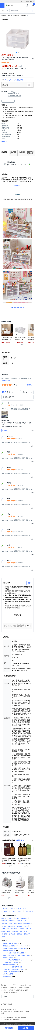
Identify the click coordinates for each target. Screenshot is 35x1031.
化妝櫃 (3, 928)
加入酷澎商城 (4, 992)
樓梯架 (3, 931)
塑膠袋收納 (4, 923)
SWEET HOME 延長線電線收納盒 (11, 971)
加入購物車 (9, 1028)
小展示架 (3, 918)
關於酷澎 (3, 984)
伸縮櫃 (8, 931)
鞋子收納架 (4, 911)
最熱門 (3, 392)
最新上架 (10, 392)
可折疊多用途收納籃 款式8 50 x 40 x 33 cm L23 (15, 946)
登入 (22, 1)
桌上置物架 (4, 934)
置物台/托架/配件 (28, 911)
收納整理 (16, 15)
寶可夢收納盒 (24, 918)
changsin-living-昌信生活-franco (22, 923)
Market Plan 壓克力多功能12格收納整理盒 (13, 953)
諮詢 (29, 583)
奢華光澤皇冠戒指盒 (8, 957)
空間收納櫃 (4, 908)
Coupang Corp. (14, 80)
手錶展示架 (27, 934)
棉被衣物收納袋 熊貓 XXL (9, 950)
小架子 (10, 923)
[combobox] (27, 392)
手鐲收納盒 (19, 921)
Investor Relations (13, 984)
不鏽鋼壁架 (21, 928)
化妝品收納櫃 (4, 19)
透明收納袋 (19, 934)
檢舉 (28, 625)
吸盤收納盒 (19, 926)
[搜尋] (32, 10)
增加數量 (3, 101)
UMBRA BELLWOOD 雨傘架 (10, 943)
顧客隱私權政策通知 (24, 987)
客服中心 (32, 1)
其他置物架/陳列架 (17, 911)
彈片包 (25, 931)
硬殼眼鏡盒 (12, 921)
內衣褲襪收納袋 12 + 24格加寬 (10, 962)
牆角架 (3, 936)
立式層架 (11, 908)
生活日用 (10, 15)
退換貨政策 (4, 987)
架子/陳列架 (23, 15)
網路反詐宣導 (14, 992)
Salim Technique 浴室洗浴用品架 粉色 (12, 967)
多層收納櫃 (14, 928)
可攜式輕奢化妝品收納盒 (9, 964)
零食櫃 (26, 926)
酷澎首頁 (3, 15)
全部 (3, 10)
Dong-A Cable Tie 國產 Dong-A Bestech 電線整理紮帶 (16, 955)
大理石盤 (3, 926)
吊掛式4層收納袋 (7, 976)
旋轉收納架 (4, 921)
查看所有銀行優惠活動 (14, 96)
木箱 (25, 921)
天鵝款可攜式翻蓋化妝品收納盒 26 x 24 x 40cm (15, 948)
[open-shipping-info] (16, 76)
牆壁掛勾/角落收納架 (20, 908)
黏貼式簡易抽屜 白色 (8, 974)
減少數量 (13, 101)
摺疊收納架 (15, 931)
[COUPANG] (6, 1005)
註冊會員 (27, 1)
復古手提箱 (12, 934)
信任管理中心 (13, 987)
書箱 (8, 928)
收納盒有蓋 (11, 918)
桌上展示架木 (11, 926)
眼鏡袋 (17, 918)
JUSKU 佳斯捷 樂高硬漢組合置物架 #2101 (13, 969)
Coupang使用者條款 (25, 984)
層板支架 (28, 928)
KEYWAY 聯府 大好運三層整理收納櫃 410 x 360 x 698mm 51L (16, 960)
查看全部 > (19, 840)
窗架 (21, 931)
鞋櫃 (10, 911)
